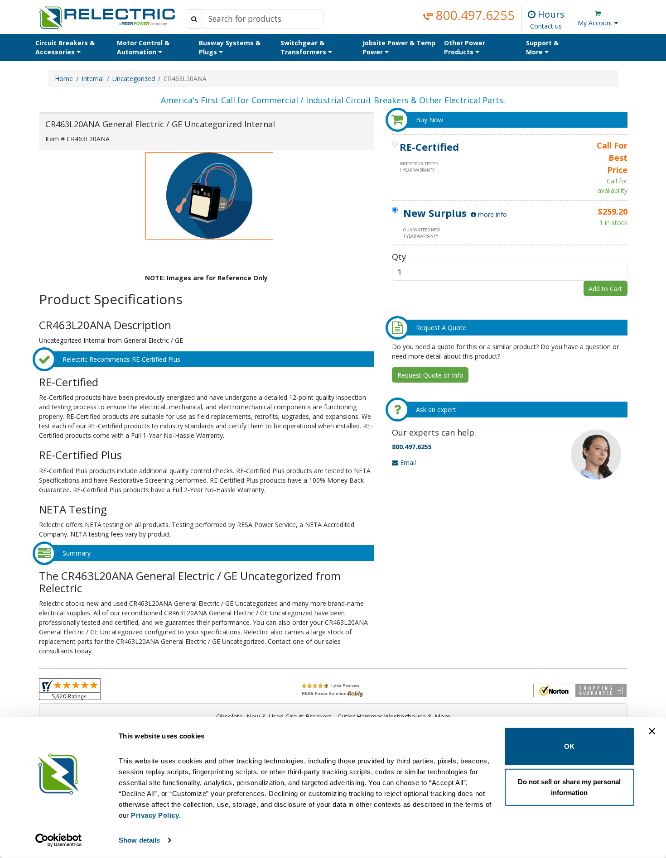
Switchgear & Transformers (304, 47)
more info (491, 214)
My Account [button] (596, 23)
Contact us (546, 26)
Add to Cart (605, 288)
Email (407, 462)
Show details (139, 840)
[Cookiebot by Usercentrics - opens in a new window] (58, 840)
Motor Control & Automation (143, 47)
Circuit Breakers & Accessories (65, 47)
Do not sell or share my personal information (569, 786)
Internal (93, 78)
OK (569, 746)
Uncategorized (133, 78)
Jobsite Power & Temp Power (398, 47)
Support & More (542, 47)
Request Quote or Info (430, 375)
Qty (399, 256)
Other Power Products (464, 47)
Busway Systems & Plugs (230, 47)
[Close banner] (652, 731)
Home (64, 78)
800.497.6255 (474, 15)
